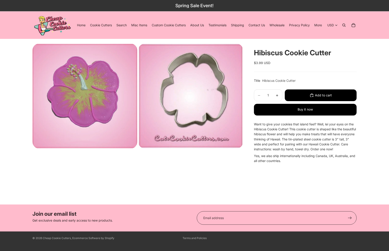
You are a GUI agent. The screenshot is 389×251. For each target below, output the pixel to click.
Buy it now (305, 109)
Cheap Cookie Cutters (57, 238)
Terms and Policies (195, 238)
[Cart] (353, 25)
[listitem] (318, 25)
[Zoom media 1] (84, 96)
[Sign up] (350, 218)
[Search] (344, 25)
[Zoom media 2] (190, 96)
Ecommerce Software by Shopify (93, 238)
